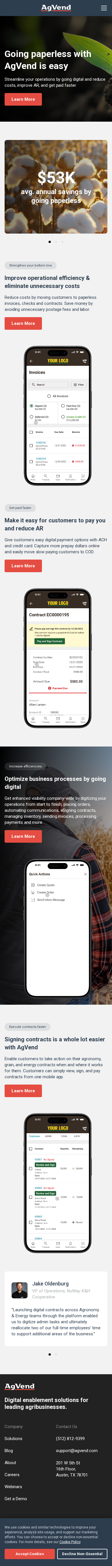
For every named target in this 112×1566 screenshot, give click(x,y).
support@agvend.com (77, 1450)
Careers (12, 1474)
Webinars (13, 1486)
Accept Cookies (30, 1554)
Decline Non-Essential (82, 1554)
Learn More (23, 99)
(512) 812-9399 (70, 1438)
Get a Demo (16, 1498)
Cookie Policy (69, 1542)
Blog (9, 1450)
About (10, 1462)
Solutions (13, 1438)
